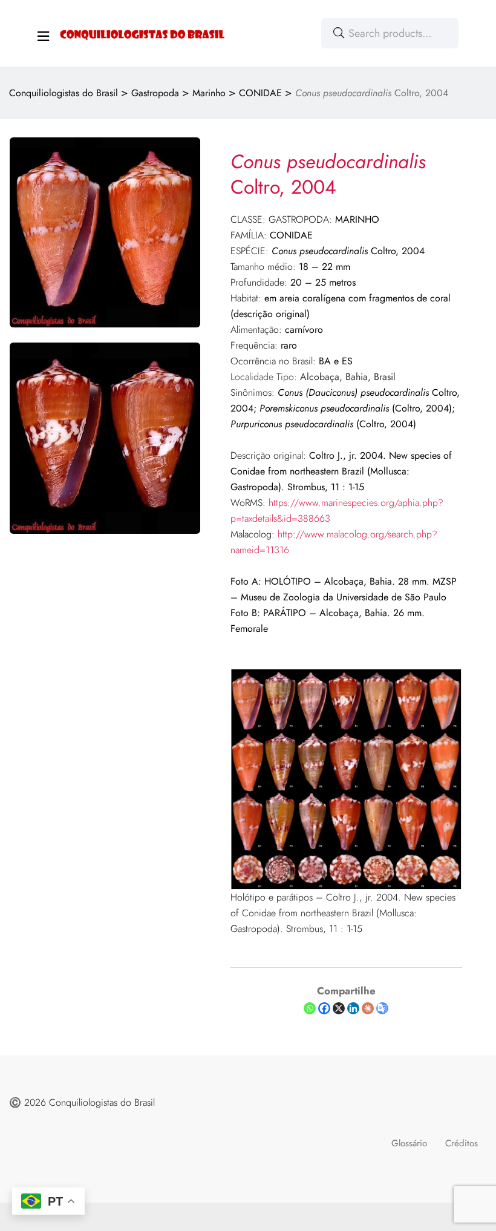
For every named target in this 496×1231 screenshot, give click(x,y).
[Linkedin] (353, 1008)
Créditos (461, 1143)
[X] (339, 1008)
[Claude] (368, 1008)
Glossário (409, 1143)
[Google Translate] (382, 1008)
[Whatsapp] (310, 1008)
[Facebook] (324, 1008)
